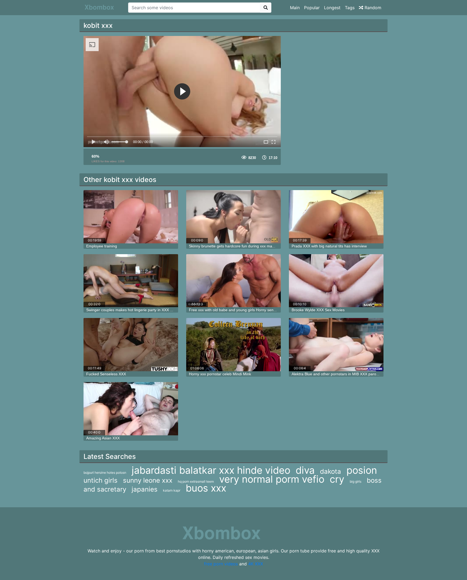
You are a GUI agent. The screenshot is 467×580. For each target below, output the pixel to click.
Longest (332, 7)
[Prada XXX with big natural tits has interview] (336, 216)
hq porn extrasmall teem (196, 481)
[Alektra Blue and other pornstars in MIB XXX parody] (336, 344)
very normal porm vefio (271, 479)
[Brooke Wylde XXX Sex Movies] (336, 280)
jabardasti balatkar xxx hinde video (211, 470)
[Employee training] (131, 216)
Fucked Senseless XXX (106, 374)
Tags (350, 7)
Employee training (101, 246)
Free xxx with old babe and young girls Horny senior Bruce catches (246, 310)
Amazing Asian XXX (103, 438)
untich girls (101, 480)
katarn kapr (171, 490)
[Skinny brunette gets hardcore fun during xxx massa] (233, 216)
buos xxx (206, 488)
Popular (312, 7)
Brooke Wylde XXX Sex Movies (318, 310)
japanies (145, 489)
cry (337, 479)
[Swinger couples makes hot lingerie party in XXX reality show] (131, 280)
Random (372, 7)
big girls (355, 481)
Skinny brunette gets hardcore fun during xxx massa (233, 246)
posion (361, 470)
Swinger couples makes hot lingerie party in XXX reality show (138, 310)
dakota (330, 471)
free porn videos (221, 563)
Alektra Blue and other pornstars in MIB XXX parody (336, 374)
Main (295, 7)
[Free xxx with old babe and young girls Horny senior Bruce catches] (233, 280)
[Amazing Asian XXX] (131, 408)
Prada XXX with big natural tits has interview (329, 246)
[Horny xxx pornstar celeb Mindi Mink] (233, 344)
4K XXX (255, 563)
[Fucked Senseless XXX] (131, 344)
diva (305, 470)
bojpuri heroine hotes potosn (105, 472)
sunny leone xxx (147, 480)
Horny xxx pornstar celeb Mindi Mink (220, 374)
